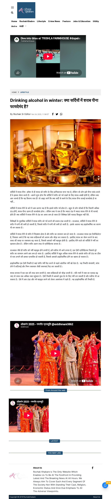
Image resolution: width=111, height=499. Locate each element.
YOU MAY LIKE (54, 453)
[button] (12, 7)
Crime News (54, 21)
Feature (67, 21)
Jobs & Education (81, 21)
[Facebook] (92, 467)
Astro (14, 26)
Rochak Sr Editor (22, 114)
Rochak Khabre (27, 21)
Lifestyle (41, 21)
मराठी (21, 26)
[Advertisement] (55, 302)
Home (14, 21)
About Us (37, 468)
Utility (96, 21)
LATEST (54, 441)
